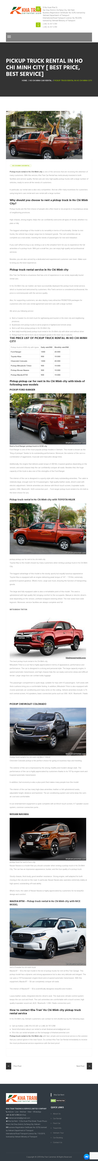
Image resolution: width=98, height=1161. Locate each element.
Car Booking (58, 1138)
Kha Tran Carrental (48, 1157)
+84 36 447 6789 (12, 1115)
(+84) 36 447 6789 (50, 24)
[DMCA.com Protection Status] (58, 1100)
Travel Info (57, 1128)
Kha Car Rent (59, 1095)
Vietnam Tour (58, 1133)
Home (24, 80)
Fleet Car (56, 1123)
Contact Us (57, 1142)
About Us (56, 1114)
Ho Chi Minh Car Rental (40, 80)
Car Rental (57, 1118)
